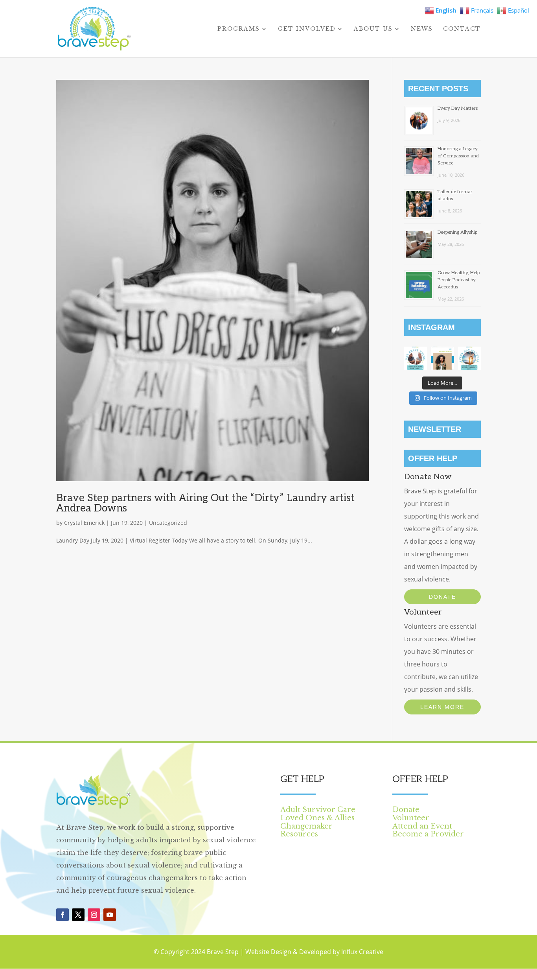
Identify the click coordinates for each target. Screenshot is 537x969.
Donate (442, 597)
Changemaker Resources (306, 830)
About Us (373, 29)
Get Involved (307, 29)
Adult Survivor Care (317, 809)
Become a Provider (428, 834)
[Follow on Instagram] (94, 914)
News (422, 29)
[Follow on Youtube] (109, 914)
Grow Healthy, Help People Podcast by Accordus (459, 280)
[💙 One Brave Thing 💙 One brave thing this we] (415, 358)
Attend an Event (422, 826)
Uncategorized (168, 522)
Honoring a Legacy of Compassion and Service (458, 156)
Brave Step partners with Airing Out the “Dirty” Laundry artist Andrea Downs (205, 503)
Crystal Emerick (84, 522)
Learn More (442, 707)
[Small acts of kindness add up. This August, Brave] (469, 358)
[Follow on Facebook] (62, 914)
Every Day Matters (458, 108)
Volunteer (410, 818)
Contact (462, 29)
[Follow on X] (78, 914)
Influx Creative (362, 951)
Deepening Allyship (457, 232)
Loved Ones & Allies (317, 818)
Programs (238, 29)
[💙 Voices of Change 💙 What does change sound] (442, 358)
